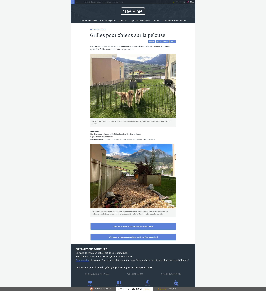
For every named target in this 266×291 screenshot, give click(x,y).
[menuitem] (88, 20)
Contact (156, 20)
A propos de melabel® (140, 20)
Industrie (123, 20)
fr (72, 2)
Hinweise (147, 289)
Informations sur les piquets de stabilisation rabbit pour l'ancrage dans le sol (133, 237)
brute (159, 41)
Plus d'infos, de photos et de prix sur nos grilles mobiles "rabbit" (133, 226)
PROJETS (121, 2)
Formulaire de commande (174, 20)
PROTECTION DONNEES (104, 2)
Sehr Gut (137, 289)
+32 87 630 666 (180, 2)
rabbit (172, 41)
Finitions (115, 2)
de (76, 2)
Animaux (151, 41)
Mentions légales (90, 2)
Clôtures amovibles (88, 20)
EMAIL (192, 2)
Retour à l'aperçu (98, 29)
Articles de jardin (107, 20)
